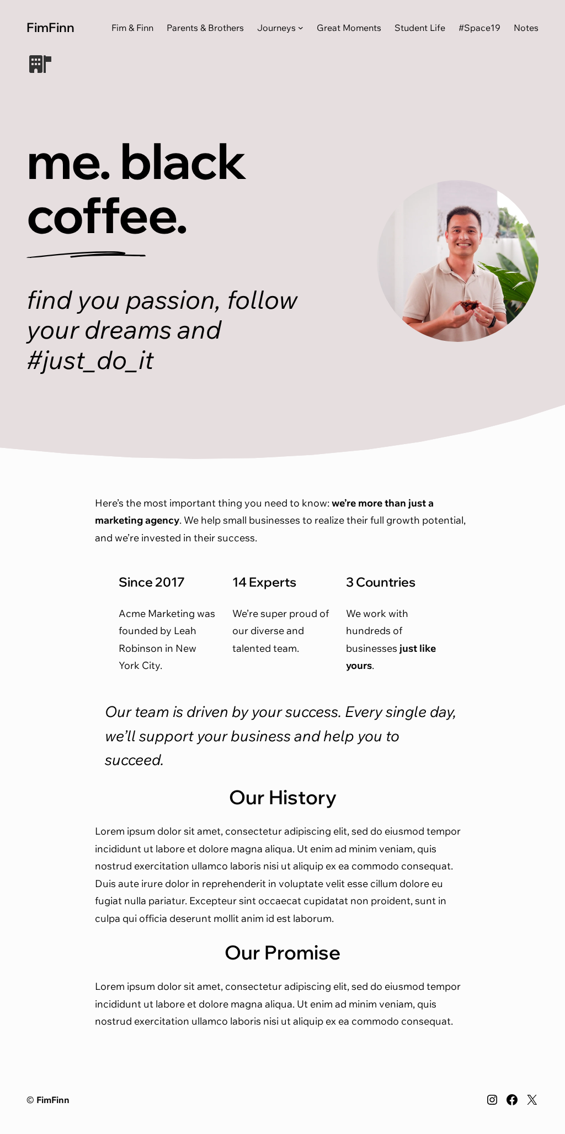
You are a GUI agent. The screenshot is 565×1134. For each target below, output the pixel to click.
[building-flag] (40, 64)
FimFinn (50, 27)
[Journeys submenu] (300, 27)
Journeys (276, 27)
